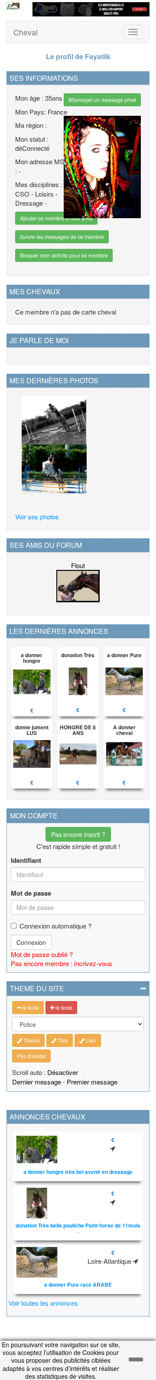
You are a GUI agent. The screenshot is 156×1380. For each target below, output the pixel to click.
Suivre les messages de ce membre (62, 236)
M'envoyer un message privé (102, 99)
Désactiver (62, 1072)
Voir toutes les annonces (43, 1302)
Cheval (25, 32)
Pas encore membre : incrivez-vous (61, 963)
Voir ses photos (37, 516)
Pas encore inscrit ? (78, 834)
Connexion (31, 942)
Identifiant (26, 860)
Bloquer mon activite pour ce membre (64, 255)
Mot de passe (31, 893)
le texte (30, 1007)
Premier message (92, 1081)
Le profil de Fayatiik (78, 56)
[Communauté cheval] (13, 6)
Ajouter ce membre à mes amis (56, 218)
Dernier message (36, 1081)
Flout (78, 565)
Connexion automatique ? (55, 925)
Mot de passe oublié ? (42, 954)
